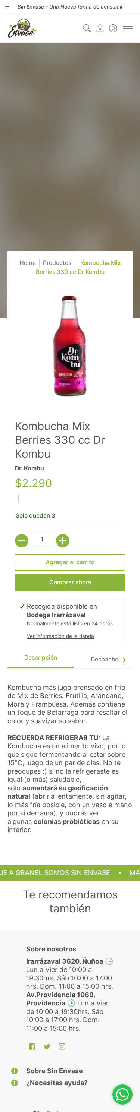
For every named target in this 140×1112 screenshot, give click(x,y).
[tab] (40, 660)
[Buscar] (86, 28)
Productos (57, 262)
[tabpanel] (70, 755)
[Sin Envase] (22, 28)
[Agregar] (62, 540)
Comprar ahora (70, 582)
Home (27, 262)
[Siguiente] (124, 660)
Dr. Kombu (29, 468)
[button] (99, 28)
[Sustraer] (21, 540)
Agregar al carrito (70, 562)
